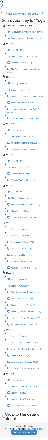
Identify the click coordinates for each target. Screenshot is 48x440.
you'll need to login (35, 428)
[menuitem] (1, 6)
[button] (1, 2)
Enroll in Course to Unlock (24, 432)
